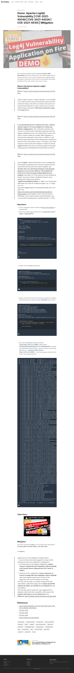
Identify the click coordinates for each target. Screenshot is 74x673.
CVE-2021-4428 (39, 621)
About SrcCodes (7, 661)
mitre (19, 629)
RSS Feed (5, 665)
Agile (26, 1)
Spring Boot (20, 624)
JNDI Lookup (50, 624)
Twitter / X (29, 662)
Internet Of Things (19, 1)
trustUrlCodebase (49, 626)
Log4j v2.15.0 (27, 631)
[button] (69, 2)
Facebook (29, 661)
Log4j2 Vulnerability (30, 621)
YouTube (28, 665)
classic (33, 631)
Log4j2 (26, 624)
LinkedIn (28, 664)
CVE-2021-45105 (23, 610)
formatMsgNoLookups (29, 626)
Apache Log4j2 (21, 10)
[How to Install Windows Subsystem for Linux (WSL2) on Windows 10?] (23, 642)
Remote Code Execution (41, 624)
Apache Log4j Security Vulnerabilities (29, 617)
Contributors (31, 1)
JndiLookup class (39, 626)
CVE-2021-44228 (23, 612)
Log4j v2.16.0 (46, 629)
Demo (32, 629)
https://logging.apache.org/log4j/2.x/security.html (40, 596)
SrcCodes (53, 660)
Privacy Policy (6, 664)
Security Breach (25, 629)
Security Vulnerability (49, 621)
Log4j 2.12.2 (20, 631)
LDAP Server (20, 626)
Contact (36, 1)
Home (12, 1)
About (41, 1)
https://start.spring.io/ (48, 207)
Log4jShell (32, 624)
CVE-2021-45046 (23, 615)
